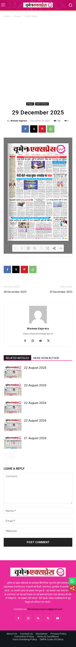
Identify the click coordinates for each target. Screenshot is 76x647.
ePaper (17, 16)
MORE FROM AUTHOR (46, 358)
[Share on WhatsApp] (72, 581)
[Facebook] (25, 129)
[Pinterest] (42, 129)
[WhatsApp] (50, 129)
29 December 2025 (61, 292)
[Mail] (42, 341)
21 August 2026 (35, 438)
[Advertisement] (38, 60)
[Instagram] (34, 341)
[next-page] (12, 456)
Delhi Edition (31, 16)
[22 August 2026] (13, 372)
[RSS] (38, 618)
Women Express (19, 120)
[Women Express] (37, 5)
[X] (33, 129)
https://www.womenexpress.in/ (38, 333)
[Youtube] (57, 618)
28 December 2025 (15, 292)
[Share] (72, 588)
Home (7, 16)
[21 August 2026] (13, 442)
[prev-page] (6, 456)
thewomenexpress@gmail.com (44, 609)
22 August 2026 (35, 367)
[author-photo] (38, 323)
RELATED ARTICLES (17, 358)
